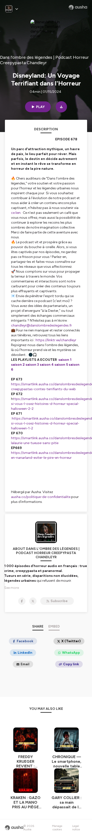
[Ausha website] (78, 7)
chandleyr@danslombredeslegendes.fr (41, 325)
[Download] (61, 106)
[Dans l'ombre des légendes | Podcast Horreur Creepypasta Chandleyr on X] (33, 601)
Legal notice (76, 827)
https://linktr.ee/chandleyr (56, 340)
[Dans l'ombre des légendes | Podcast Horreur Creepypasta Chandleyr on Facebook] (22, 601)
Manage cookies (57, 827)
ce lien (16, 213)
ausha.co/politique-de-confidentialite (40, 497)
